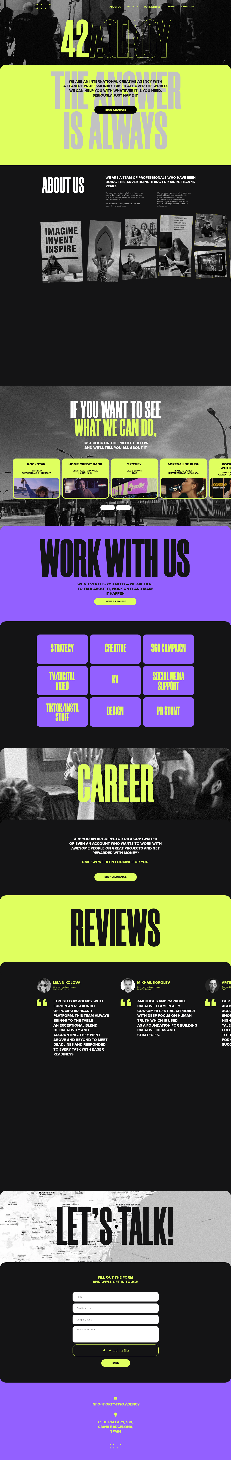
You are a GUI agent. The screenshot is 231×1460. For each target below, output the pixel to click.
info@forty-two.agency (115, 1404)
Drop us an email (115, 877)
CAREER (170, 6)
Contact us (187, 6)
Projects (132, 6)
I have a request (115, 110)
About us (115, 6)
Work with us (152, 6)
